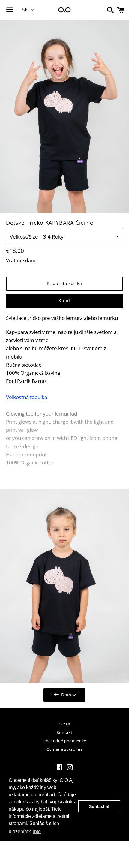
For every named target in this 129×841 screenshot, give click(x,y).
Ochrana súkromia (64, 749)
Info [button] (37, 831)
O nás (64, 724)
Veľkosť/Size (24, 236)
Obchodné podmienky (64, 740)
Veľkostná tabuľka (26, 397)
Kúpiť (64, 300)
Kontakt (65, 732)
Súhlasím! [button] (99, 806)
